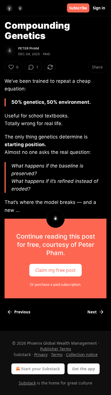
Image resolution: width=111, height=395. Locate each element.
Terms (57, 354)
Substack (27, 383)
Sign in (99, 8)
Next (92, 312)
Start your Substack (40, 368)
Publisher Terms (55, 348)
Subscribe (78, 8)
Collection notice (82, 354)
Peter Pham (28, 48)
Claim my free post (55, 270)
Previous (22, 312)
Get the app (83, 368)
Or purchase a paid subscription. (55, 284)
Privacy (41, 354)
